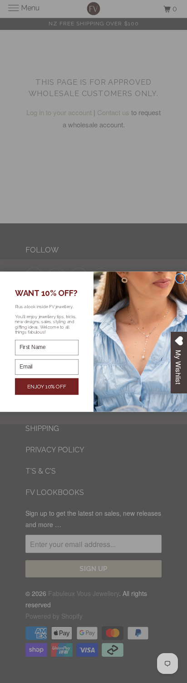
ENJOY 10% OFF (47, 386)
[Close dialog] (180, 278)
